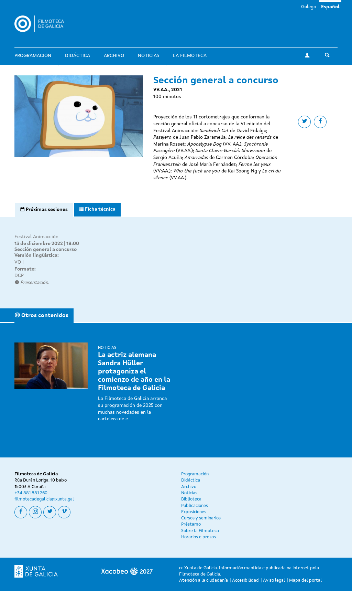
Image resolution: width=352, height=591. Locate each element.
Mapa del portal (305, 580)
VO (17, 262)
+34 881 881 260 (30, 493)
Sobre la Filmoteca (200, 531)
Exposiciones (193, 512)
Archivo (114, 55)
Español (330, 6)
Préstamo (191, 524)
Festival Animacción (36, 236)
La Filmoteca (190, 55)
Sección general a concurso (45, 249)
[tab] (43, 210)
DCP (19, 275)
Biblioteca (191, 499)
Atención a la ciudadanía (203, 580)
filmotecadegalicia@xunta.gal (44, 499)
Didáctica (77, 55)
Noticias (148, 55)
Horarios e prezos (198, 537)
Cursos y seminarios (201, 518)
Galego (308, 6)
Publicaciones (194, 506)
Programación (32, 55)
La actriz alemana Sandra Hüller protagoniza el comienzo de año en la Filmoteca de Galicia (134, 372)
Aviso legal (274, 580)
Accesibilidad (245, 580)
